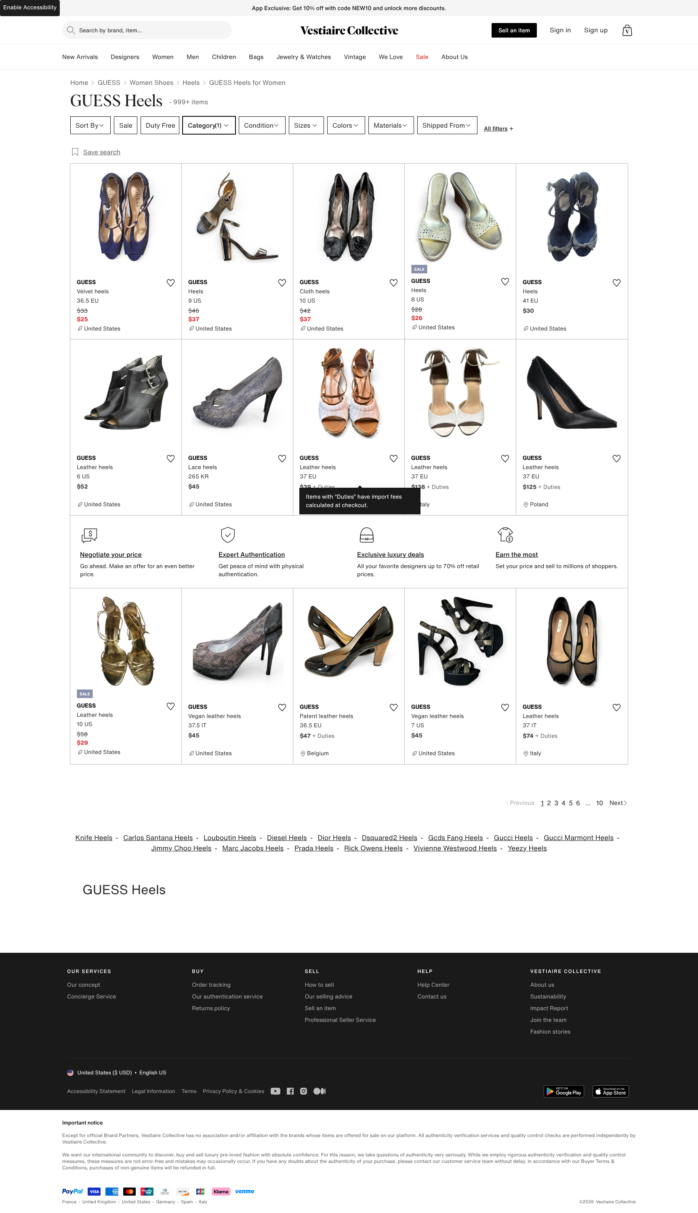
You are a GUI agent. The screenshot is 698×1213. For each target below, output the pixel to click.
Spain (187, 1202)
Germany (165, 1202)
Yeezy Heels (527, 848)
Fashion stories (550, 1032)
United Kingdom (99, 1202)
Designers (125, 57)
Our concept (83, 985)
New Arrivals (80, 57)
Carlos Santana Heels (158, 838)
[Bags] (270, 57)
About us (542, 985)
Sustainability (548, 996)
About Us (455, 57)
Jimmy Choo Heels (181, 848)
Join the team (548, 1020)
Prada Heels (313, 848)
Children (224, 57)
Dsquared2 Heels (390, 838)
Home (79, 82)
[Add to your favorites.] (170, 283)
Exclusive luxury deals (390, 554)
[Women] (180, 57)
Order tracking (211, 985)
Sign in (560, 30)
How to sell (319, 985)
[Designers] (146, 57)
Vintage (355, 57)
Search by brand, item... (110, 30)
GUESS (108, 82)
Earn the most (517, 554)
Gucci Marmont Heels (579, 838)
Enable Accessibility (30, 7)
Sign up (596, 30)
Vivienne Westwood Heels (455, 848)
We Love (391, 57)
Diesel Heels (287, 838)
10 (599, 803)
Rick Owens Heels (373, 848)
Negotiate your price (111, 554)
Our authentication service (227, 996)
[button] (627, 30)
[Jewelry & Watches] (337, 57)
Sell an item (514, 30)
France (69, 1202)
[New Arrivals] (104, 57)
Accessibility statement (96, 1091)
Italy (203, 1202)
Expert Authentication (252, 554)
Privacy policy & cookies (233, 1091)
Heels (191, 82)
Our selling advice (328, 996)
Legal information (153, 1091)
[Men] (205, 57)
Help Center (434, 985)
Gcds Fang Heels (455, 838)
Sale (422, 57)
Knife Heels (94, 838)
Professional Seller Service (340, 1020)
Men (193, 57)
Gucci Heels (513, 838)
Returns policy (211, 1008)
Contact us (432, 996)
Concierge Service (91, 996)
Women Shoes (151, 82)
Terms (188, 1091)
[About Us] (474, 57)
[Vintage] (372, 57)
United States (136, 1202)
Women (163, 57)
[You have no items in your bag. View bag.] (627, 30)
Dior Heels (334, 838)
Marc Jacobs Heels (253, 848)
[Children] (242, 57)
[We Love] (409, 57)
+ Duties (324, 486)
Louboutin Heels (230, 838)
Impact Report (549, 1008)
